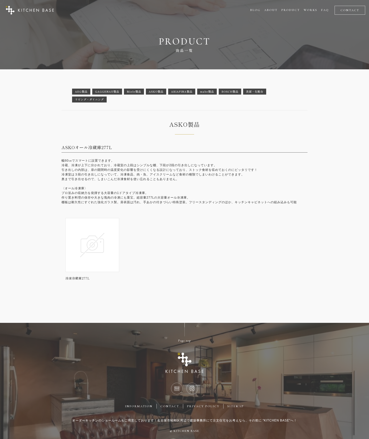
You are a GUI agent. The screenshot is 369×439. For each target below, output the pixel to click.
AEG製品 (81, 91)
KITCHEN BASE (186, 431)
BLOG (255, 10)
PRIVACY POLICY (203, 406)
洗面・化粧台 (254, 91)
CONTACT (350, 10)
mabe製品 (207, 91)
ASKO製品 (156, 91)
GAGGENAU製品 (107, 91)
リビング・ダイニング (89, 99)
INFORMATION (139, 406)
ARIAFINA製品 (181, 91)
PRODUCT (290, 10)
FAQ (325, 10)
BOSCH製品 (230, 91)
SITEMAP (235, 406)
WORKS (310, 10)
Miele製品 (134, 91)
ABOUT (271, 10)
